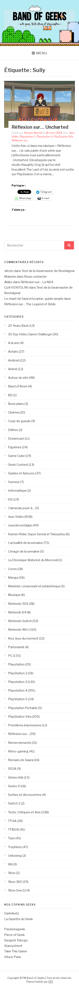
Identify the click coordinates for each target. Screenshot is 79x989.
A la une (13, 343)
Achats (13, 351)
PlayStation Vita (63, 136)
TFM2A (13, 829)
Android (13, 360)
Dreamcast (16, 438)
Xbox (11, 873)
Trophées (15, 847)
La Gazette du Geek (18, 919)
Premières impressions (24, 725)
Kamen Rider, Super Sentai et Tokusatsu (36, 534)
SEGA (12, 769)
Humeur (14, 482)
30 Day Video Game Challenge (30, 334)
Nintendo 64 (17, 612)
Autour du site (18, 378)
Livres (12, 569)
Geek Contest (18, 465)
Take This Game (15, 951)
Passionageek (14, 929)
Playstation (16, 664)
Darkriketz (11, 913)
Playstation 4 (44, 136)
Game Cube (16, 456)
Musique (14, 595)
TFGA (12, 821)
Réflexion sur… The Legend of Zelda (29, 304)
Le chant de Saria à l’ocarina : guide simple (33, 299)
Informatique (17, 490)
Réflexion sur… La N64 (37, 282)
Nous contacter (35, 276)
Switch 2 (14, 803)
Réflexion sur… (18, 734)
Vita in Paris (12, 957)
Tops (11, 838)
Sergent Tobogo (16, 940)
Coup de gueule (19, 421)
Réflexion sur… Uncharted (40, 127)
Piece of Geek (14, 935)
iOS (10, 499)
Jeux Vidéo (16, 517)
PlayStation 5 (17, 699)
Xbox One (15, 890)
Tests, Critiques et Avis (24, 812)
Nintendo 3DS (18, 604)
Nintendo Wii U (19, 630)
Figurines (14, 447)
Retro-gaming (18, 751)
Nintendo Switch (20, 621)
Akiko (8, 282)
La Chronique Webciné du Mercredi (33, 560)
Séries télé (15, 777)
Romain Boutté (33, 132)
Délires (13, 430)
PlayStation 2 (17, 673)
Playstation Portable (22, 708)
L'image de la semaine (23, 551)
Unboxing (15, 856)
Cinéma (13, 412)
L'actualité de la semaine (25, 543)
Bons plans (16, 404)
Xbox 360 (15, 882)
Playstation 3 (27, 136)
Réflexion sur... (20, 140)
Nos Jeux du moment (23, 638)
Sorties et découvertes (24, 795)
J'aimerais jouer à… (21, 508)
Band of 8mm (17, 386)
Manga (13, 577)
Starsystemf (13, 946)
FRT (50, 981)
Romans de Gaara (20, 760)
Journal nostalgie (20, 525)
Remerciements (19, 743)
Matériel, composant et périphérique (34, 586)
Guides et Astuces (21, 473)
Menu (41, 53)
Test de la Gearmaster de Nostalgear (48, 271)
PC (10, 656)
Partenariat (16, 647)
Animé (12, 369)
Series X (14, 786)
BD (10, 395)
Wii (10, 864)
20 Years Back (18, 326)
